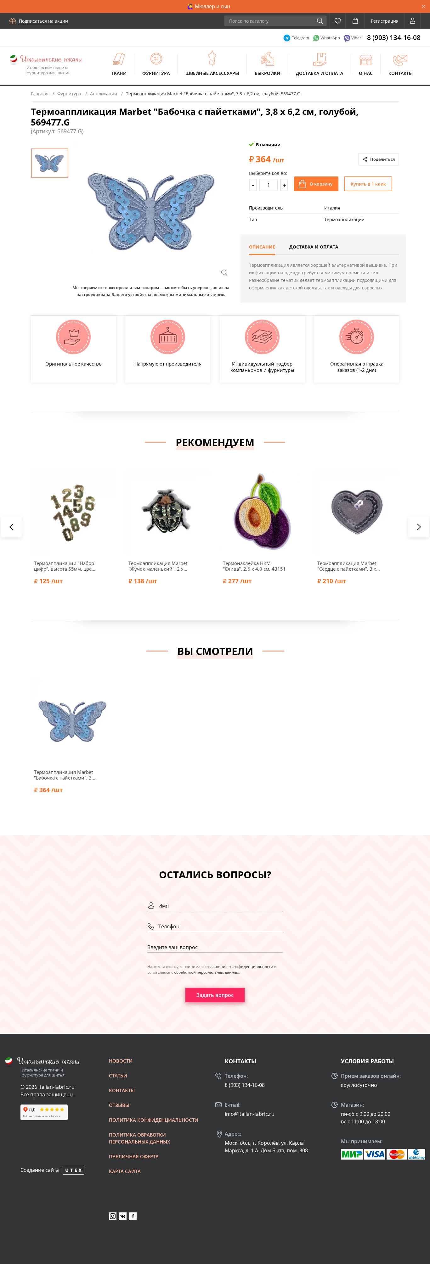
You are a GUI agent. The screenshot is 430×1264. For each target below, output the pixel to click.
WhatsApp (330, 38)
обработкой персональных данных (206, 972)
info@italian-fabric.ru (249, 1113)
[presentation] (11, 527)
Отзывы (119, 1105)
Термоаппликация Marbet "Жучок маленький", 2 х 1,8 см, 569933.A (157, 566)
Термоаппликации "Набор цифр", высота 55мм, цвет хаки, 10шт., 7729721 (64, 566)
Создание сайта (39, 1169)
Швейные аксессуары (212, 73)
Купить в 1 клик (368, 184)
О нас (366, 73)
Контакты (400, 73)
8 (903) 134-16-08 (394, 37)
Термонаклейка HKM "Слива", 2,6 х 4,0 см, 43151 (254, 566)
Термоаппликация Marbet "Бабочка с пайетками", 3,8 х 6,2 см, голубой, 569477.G (65, 774)
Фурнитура (156, 73)
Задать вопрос (215, 995)
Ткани (119, 73)
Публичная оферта (134, 1156)
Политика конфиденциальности (153, 1120)
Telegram (300, 38)
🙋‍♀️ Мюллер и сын (208, 6)
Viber (356, 38)
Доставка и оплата (319, 73)
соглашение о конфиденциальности (239, 966)
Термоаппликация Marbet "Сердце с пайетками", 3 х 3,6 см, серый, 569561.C (346, 566)
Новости (121, 1061)
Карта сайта (125, 1171)
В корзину (321, 184)
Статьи (118, 1075)
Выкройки (267, 73)
